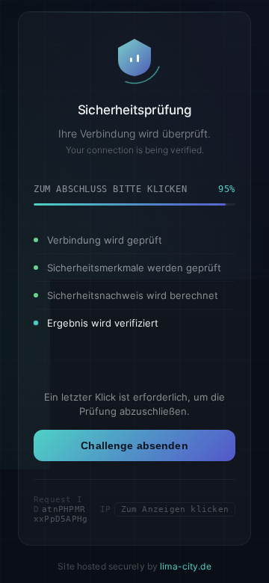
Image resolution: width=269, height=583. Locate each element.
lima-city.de (185, 566)
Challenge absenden (134, 445)
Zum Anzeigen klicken (175, 509)
